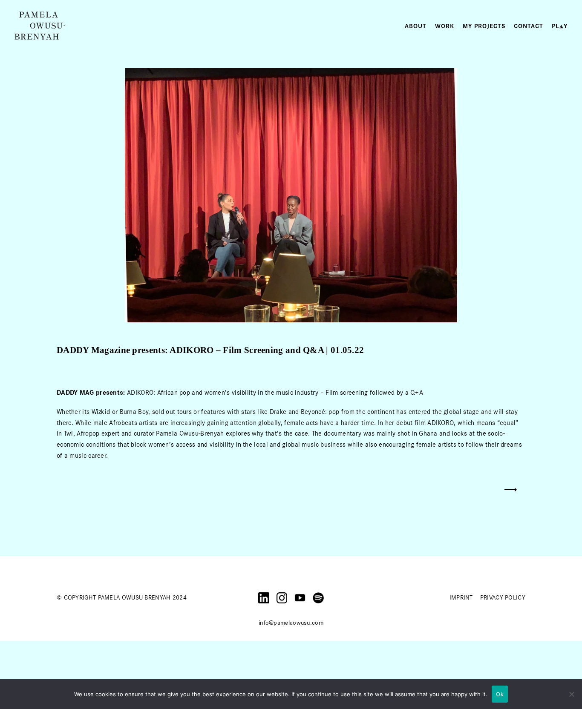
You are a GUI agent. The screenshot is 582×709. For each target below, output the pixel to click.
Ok (500, 694)
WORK (444, 26)
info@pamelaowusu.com (291, 622)
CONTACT (528, 26)
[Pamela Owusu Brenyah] (40, 25)
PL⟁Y (560, 26)
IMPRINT (461, 597)
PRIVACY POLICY (502, 597)
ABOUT (415, 26)
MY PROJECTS (484, 26)
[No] (571, 694)
